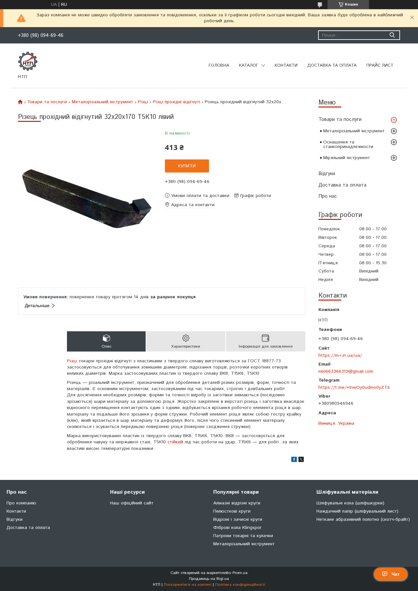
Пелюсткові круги (231, 511)
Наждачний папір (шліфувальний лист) (357, 511)
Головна (219, 65)
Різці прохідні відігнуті (176, 102)
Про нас (327, 196)
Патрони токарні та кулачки (243, 536)
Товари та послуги (340, 119)
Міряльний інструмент (346, 158)
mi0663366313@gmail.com (345, 371)
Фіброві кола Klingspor (237, 527)
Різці (143, 102)
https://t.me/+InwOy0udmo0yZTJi (354, 387)
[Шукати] (392, 35)
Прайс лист (380, 65)
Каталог (248, 65)
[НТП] (28, 61)
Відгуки (326, 173)
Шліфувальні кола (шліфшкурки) (350, 503)
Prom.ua (240, 573)
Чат (396, 574)
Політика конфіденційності (240, 584)
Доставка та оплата (332, 65)
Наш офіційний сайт (131, 503)
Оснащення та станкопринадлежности (348, 144)
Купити (187, 166)
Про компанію (21, 503)
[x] (301, 460)
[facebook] (294, 460)
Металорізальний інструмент (354, 131)
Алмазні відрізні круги (236, 503)
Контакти (286, 65)
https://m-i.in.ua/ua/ (340, 355)
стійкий (175, 442)
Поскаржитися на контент (188, 584)
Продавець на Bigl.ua (209, 579)
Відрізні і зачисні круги (237, 519)
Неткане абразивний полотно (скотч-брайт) (363, 519)
